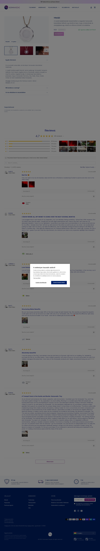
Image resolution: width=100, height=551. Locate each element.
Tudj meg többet (36, 278)
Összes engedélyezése (59, 282)
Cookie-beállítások (41, 282)
